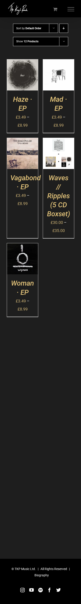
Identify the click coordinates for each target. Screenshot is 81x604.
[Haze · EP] (22, 63)
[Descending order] (63, 28)
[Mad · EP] (58, 63)
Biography (41, 575)
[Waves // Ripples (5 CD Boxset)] (58, 142)
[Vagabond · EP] (22, 142)
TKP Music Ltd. (25, 569)
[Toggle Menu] (71, 9)
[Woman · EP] (22, 247)
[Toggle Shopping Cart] (55, 9)
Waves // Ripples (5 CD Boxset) (58, 196)
